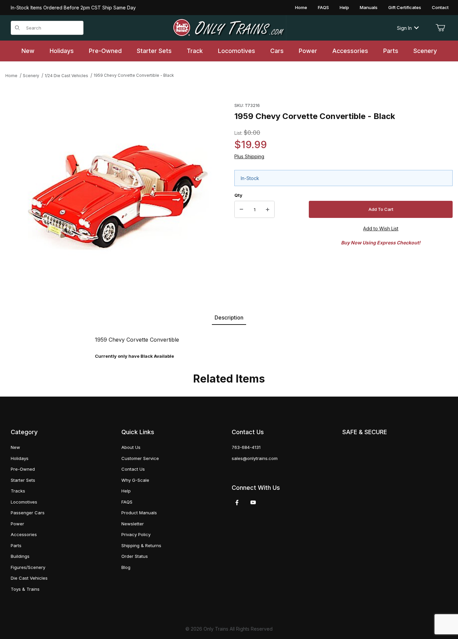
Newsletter (132, 523)
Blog (125, 567)
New (15, 447)
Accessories (24, 534)
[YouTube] (253, 502)
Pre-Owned (23, 469)
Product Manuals (139, 512)
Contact (440, 7)
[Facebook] (237, 502)
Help (344, 7)
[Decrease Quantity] (241, 209)
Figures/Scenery (28, 567)
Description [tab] (229, 317)
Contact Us (133, 469)
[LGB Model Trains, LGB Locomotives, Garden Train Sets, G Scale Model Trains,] (229, 28)
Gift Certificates (404, 7)
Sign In (404, 28)
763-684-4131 (246, 447)
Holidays (19, 458)
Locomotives (24, 502)
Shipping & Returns (141, 545)
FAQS (323, 7)
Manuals (369, 7)
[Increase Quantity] (267, 209)
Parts (16, 545)
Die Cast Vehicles (29, 578)
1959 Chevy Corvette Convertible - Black (134, 75)
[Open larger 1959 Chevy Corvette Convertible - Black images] (118, 197)
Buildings (20, 556)
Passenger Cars (28, 512)
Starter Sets (23, 480)
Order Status (134, 556)
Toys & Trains (25, 589)
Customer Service (140, 458)
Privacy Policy (136, 534)
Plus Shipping (249, 156)
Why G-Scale (135, 480)
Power (17, 523)
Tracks (18, 490)
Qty (238, 195)
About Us (130, 447)
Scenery (31, 75)
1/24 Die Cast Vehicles (66, 75)
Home (301, 7)
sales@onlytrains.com (255, 458)
